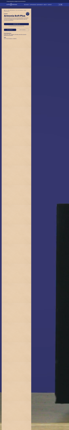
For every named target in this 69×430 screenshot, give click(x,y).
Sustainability (40, 4)
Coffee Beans (33, 4)
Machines (26, 4)
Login (60, 4)
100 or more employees (19, 10)
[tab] (10, 30)
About (45, 4)
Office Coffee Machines (11, 10)
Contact (50, 4)
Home (6, 10)
